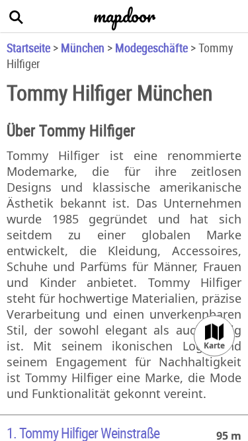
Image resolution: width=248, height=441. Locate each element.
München (82, 48)
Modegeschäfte (151, 48)
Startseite (28, 48)
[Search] (16, 16)
